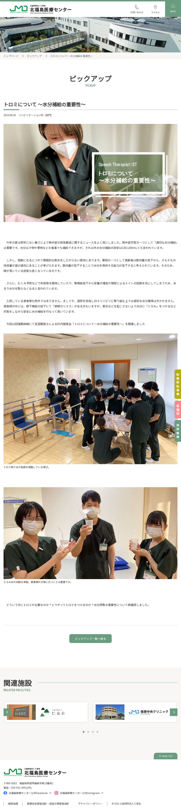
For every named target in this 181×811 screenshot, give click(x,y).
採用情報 (178, 431)
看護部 (178, 410)
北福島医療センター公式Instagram (80, 793)
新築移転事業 (178, 384)
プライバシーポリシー (90, 803)
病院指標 (13, 803)
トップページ (11, 56)
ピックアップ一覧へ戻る (90, 638)
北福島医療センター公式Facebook (28, 793)
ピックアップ (34, 56)
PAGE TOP (167, 756)
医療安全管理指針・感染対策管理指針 (48, 803)
